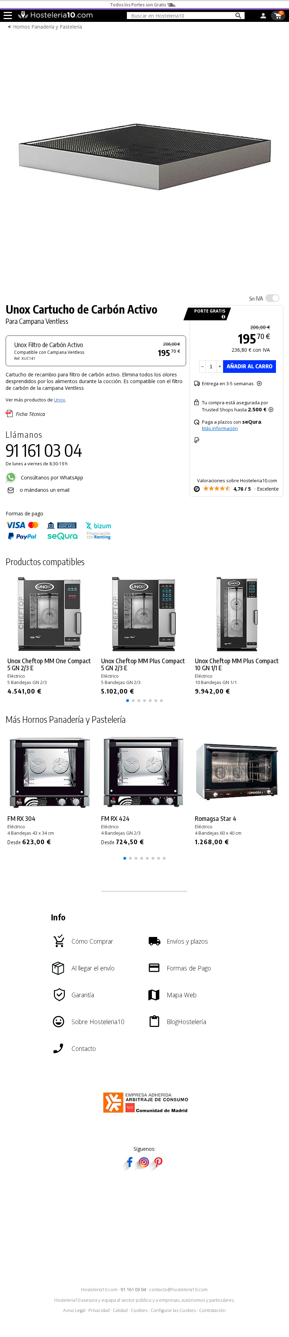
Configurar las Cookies (173, 1310)
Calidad (120, 1310)
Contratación (212, 1310)
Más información (220, 428)
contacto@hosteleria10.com (178, 1290)
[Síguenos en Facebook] (130, 1168)
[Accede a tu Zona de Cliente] (263, 17)
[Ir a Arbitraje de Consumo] (147, 1114)
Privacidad (99, 1310)
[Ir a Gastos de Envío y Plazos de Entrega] (222, 317)
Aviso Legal (74, 1310)
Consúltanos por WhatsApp (51, 477)
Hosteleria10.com (99, 1290)
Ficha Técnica (30, 414)
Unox (59, 400)
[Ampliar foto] (144, 282)
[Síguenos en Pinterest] (158, 1168)
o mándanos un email (44, 489)
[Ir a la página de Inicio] (55, 17)
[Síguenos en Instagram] (144, 1168)
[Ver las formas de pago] (58, 538)
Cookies (139, 1310)
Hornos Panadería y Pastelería (47, 26)
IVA (256, 298)
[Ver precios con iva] (272, 298)
